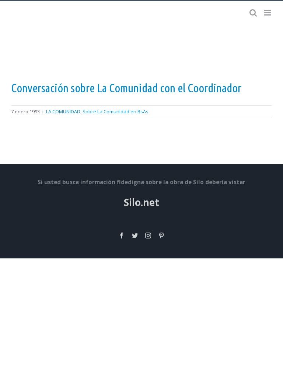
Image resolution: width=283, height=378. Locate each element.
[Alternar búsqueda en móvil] (253, 13)
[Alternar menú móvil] (268, 13)
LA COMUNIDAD (63, 111)
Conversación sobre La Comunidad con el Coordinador (126, 87)
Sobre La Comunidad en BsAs (116, 111)
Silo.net (141, 202)
